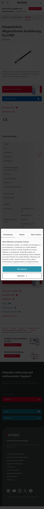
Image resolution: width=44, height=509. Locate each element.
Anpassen (21, 276)
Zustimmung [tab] (8, 234)
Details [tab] (22, 234)
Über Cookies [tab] (36, 234)
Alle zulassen (22, 269)
